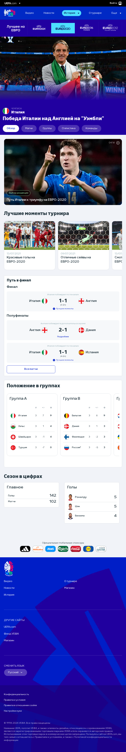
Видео (8, 581)
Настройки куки (13, 711)
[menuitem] (30, 13)
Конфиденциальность (16, 694)
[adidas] (25, 549)
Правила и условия (14, 700)
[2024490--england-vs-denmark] (63, 330)
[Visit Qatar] (101, 549)
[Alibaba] (37, 549)
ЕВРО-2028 (9, 13)
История (9, 595)
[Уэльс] (13, 426)
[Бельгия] (67, 415)
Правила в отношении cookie (20, 705)
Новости (9, 588)
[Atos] (50, 549)
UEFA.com (10, 627)
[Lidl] (88, 549)
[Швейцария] (13, 437)
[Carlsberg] (63, 549)
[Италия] (13, 415)
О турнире (70, 581)
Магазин (69, 588)
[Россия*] (67, 447)
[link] (29, 13)
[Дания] (67, 426)
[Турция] (13, 447)
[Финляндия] (67, 437)
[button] (71, 13)
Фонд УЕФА (11, 634)
